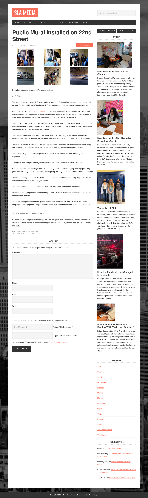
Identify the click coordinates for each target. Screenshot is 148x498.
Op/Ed (99, 414)
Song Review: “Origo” (113, 448)
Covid (99, 377)
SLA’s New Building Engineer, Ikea (122, 477)
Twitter (121, 31)
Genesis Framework (78, 495)
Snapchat (131, 31)
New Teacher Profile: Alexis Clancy (112, 73)
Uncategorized (32, 231)
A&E (23, 231)
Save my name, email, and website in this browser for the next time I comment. (44, 320)
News (99, 408)
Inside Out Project (37, 111)
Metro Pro (66, 495)
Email (15, 294)
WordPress (89, 495)
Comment (16, 252)
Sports (99, 424)
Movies (100, 392)
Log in (96, 495)
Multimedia (101, 403)
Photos (100, 419)
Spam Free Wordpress (58, 342)
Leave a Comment (84, 45)
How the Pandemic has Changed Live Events (115, 273)
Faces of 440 (102, 382)
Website (15, 306)
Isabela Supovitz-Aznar (31, 234)
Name (15, 283)
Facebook (102, 31)
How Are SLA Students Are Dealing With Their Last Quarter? (115, 326)
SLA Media (25, 12)
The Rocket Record (104, 429)
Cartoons (100, 372)
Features (100, 387)
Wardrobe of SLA (106, 208)
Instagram (111, 31)
